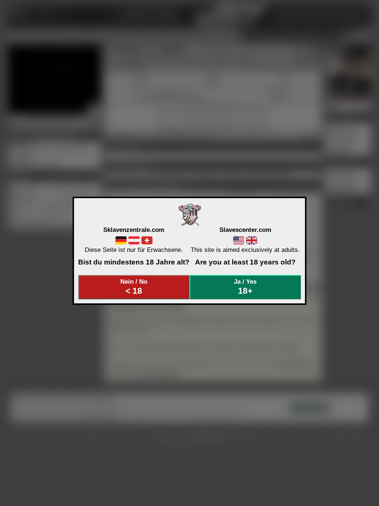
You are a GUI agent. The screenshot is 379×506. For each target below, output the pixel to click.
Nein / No (133, 286)
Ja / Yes (245, 286)
